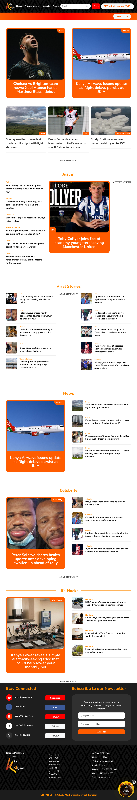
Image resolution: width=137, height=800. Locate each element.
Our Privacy (11, 756)
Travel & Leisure (13, 227)
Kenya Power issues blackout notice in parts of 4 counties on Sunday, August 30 (107, 422)
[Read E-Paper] (126, 789)
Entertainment (32, 6)
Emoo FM (53, 774)
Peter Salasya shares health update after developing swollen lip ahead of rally (24, 188)
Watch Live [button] (122, 16)
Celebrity (10, 182)
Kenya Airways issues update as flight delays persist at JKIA (101, 87)
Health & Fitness (123, 133)
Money (9, 198)
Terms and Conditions (15, 752)
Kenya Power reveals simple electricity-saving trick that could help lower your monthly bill (35, 661)
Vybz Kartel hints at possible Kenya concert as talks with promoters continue (108, 348)
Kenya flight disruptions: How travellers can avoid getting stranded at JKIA (34, 364)
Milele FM (53, 758)
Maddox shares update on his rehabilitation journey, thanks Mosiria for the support (24, 259)
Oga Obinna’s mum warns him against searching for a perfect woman (109, 299)
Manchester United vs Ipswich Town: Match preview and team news (110, 332)
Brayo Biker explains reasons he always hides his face (35, 349)
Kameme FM (54, 764)
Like (55, 707)
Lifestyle (45, 6)
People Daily (54, 755)
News (19, 6)
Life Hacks (57, 599)
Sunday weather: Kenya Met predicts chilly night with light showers (24, 143)
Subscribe (101, 731)
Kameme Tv (54, 761)
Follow (55, 716)
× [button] (134, 782)
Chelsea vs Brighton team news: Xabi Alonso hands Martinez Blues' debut (35, 87)
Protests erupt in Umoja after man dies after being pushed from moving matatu (107, 437)
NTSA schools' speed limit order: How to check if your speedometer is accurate (105, 603)
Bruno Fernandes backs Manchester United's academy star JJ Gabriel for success (67, 143)
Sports (56, 6)
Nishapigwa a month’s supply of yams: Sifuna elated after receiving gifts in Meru (111, 365)
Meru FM (53, 767)
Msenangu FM (55, 777)
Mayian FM (54, 771)
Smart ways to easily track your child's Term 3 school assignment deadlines (107, 619)
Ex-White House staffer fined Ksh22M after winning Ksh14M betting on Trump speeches (107, 453)
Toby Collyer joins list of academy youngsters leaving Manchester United (79, 242)
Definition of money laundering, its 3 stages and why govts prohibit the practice (24, 205)
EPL (61, 30)
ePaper (96, 6)
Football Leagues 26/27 (119, 6)
